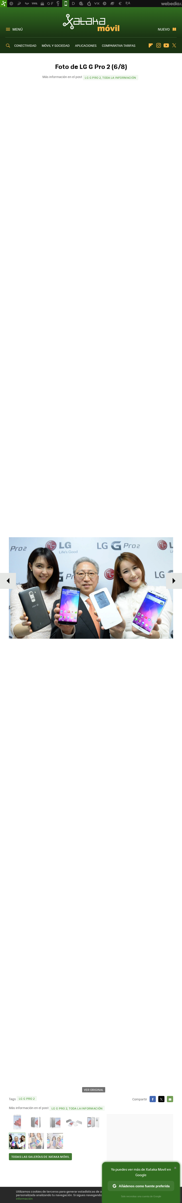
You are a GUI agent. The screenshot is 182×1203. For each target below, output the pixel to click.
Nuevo (164, 29)
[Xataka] (3, 3)
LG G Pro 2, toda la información (110, 77)
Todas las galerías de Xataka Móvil (40, 1156)
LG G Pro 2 (27, 1098)
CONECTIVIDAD (25, 45)
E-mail (170, 1099)
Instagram (158, 45)
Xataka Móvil (91, 23)
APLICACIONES (86, 45)
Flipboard (150, 45)
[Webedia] (171, 3)
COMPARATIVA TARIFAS (118, 45)
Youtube (166, 45)
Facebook (153, 1099)
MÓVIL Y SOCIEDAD (56, 45)
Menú (17, 29)
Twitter (174, 45)
